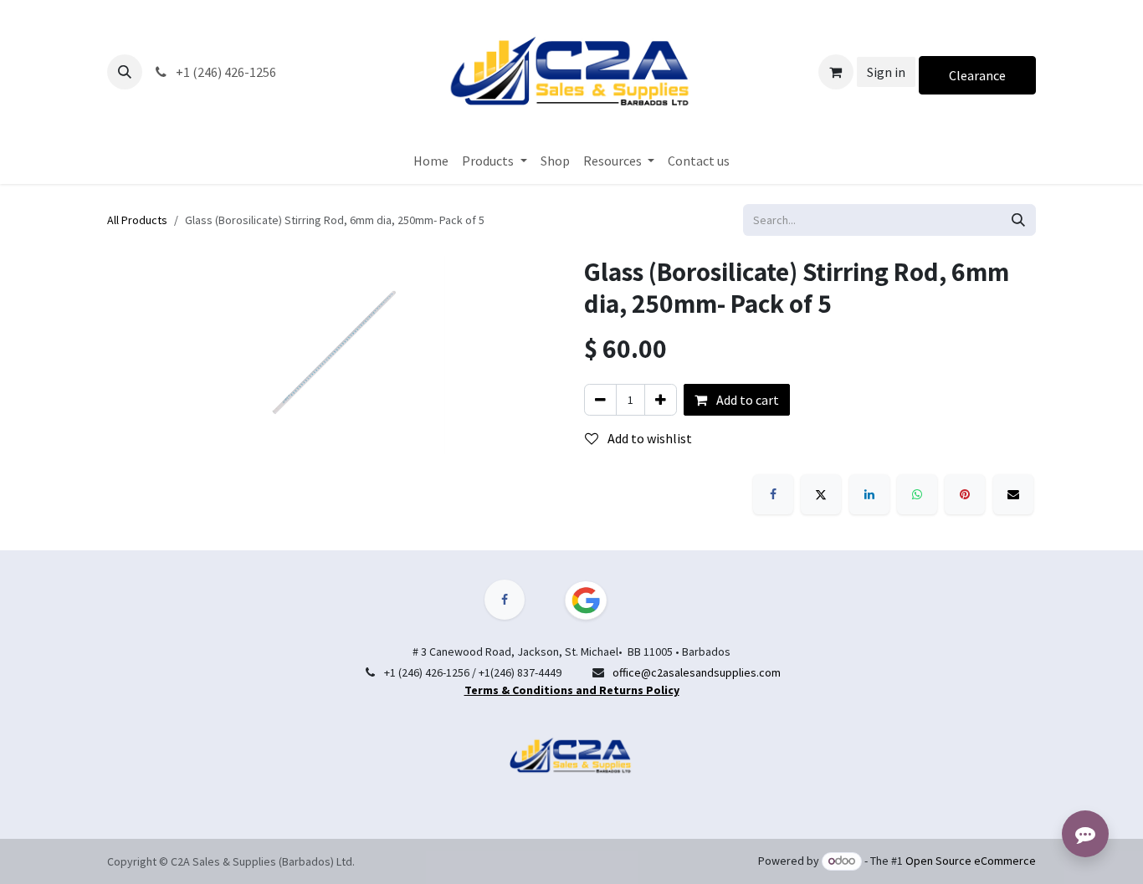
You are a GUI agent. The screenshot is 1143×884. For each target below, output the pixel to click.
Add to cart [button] (746, 399)
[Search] (1018, 220)
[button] (124, 71)
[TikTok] (596, 600)
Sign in (886, 72)
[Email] (1013, 494)
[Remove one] (600, 400)
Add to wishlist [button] (648, 438)
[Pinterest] (965, 494)
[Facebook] (773, 494)
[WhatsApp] (917, 494)
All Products (137, 219)
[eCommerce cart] (835, 71)
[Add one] (660, 400)
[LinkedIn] (869, 494)
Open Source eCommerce (970, 860)
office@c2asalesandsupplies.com (697, 672)
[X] (821, 494)
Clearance (977, 75)
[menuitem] (431, 160)
